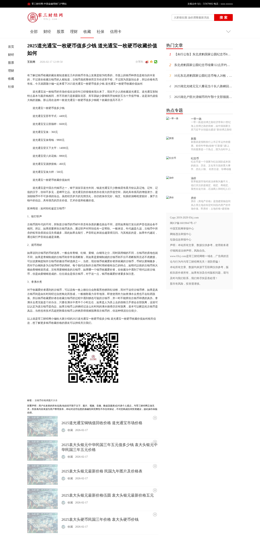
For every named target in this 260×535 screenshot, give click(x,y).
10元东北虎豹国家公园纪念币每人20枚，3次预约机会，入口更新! (201, 75)
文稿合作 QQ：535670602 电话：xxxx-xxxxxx (209, 3)
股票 (60, 31)
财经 (47, 31)
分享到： (140, 61)
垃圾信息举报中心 (180, 239)
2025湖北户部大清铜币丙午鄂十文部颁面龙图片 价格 (201, 97)
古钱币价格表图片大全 (46, 400)
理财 (74, 31)
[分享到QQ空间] (151, 61)
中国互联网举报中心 (182, 228)
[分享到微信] (155, 61)
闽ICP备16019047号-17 (183, 223)
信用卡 (115, 31)
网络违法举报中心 (180, 234)
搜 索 (223, 17)
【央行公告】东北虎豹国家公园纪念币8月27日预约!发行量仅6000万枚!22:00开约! (201, 54)
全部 (34, 31)
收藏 (87, 31)
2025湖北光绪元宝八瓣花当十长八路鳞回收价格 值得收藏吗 (201, 86)
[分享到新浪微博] (147, 61)
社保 (100, 31)
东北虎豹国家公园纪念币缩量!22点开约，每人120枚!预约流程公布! (201, 65)
